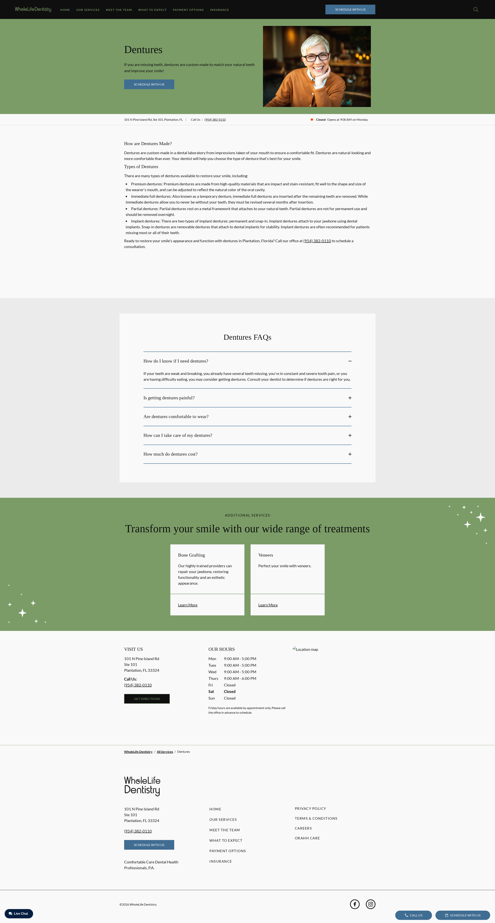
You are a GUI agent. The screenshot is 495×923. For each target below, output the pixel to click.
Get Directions (147, 699)
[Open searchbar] (476, 9)
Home (65, 9)
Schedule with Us (350, 9)
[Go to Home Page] (33, 9)
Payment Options (188, 9)
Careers (303, 828)
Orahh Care (307, 838)
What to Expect (152, 9)
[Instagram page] (371, 904)
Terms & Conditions (316, 818)
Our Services (88, 9)
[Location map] (332, 687)
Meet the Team (119, 9)
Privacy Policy (310, 808)
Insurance (219, 9)
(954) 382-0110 (215, 119)
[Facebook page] (355, 904)
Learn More (187, 604)
